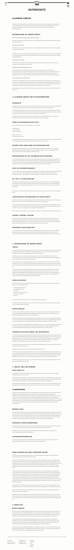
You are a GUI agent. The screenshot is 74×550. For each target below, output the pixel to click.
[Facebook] (68, 3)
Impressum (32, 540)
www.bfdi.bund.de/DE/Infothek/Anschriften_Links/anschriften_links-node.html (35, 163)
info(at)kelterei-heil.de (19, 136)
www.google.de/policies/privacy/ (21, 491)
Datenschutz (32, 542)
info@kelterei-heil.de (22, 543)
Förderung (32, 546)
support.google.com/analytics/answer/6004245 (24, 432)
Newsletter (32, 544)
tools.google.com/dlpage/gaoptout (47, 418)
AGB (30, 543)
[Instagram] (68, 6)
